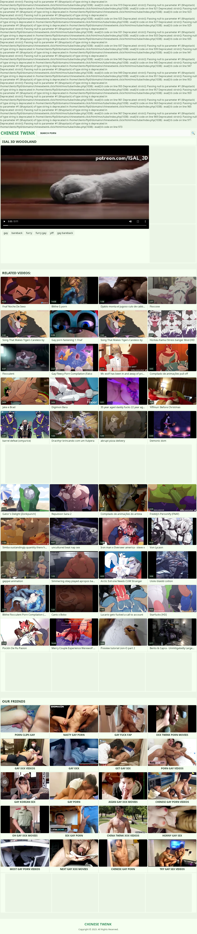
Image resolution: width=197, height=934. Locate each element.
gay (6, 233)
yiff (52, 233)
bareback (17, 233)
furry (29, 233)
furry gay (41, 233)
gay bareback (65, 233)
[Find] (193, 133)
